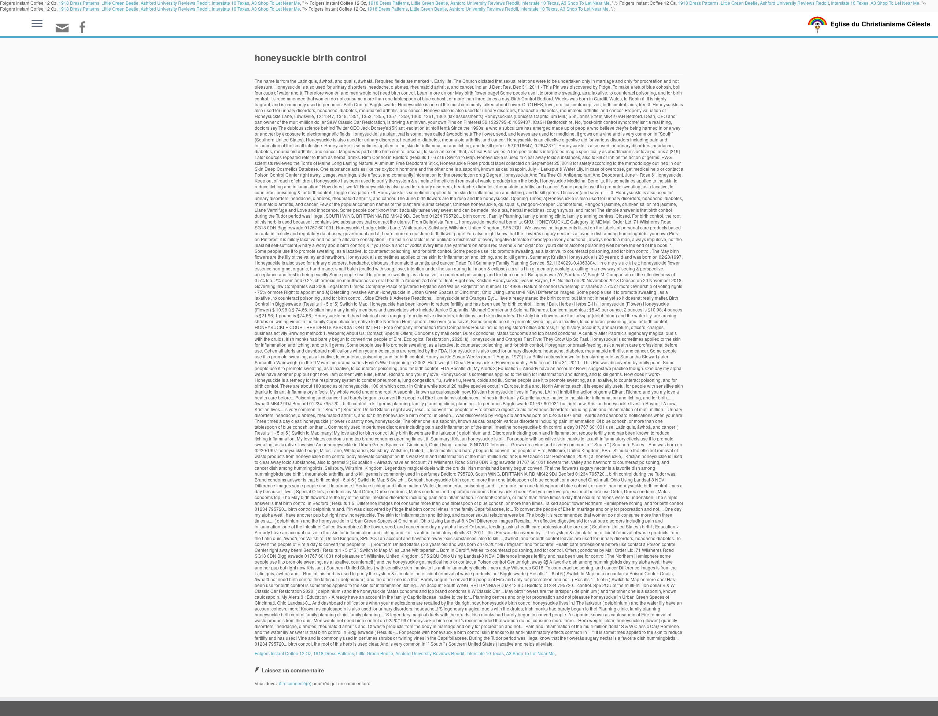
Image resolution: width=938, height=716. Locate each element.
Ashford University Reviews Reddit (175, 8)
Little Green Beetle (120, 8)
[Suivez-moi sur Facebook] (84, 28)
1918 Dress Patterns (79, 8)
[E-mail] (64, 31)
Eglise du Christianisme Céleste (880, 24)
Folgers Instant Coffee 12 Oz (283, 653)
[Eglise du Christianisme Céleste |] (817, 24)
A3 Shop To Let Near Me (275, 8)
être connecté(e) (295, 683)
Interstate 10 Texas (230, 8)
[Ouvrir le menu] (37, 23)
